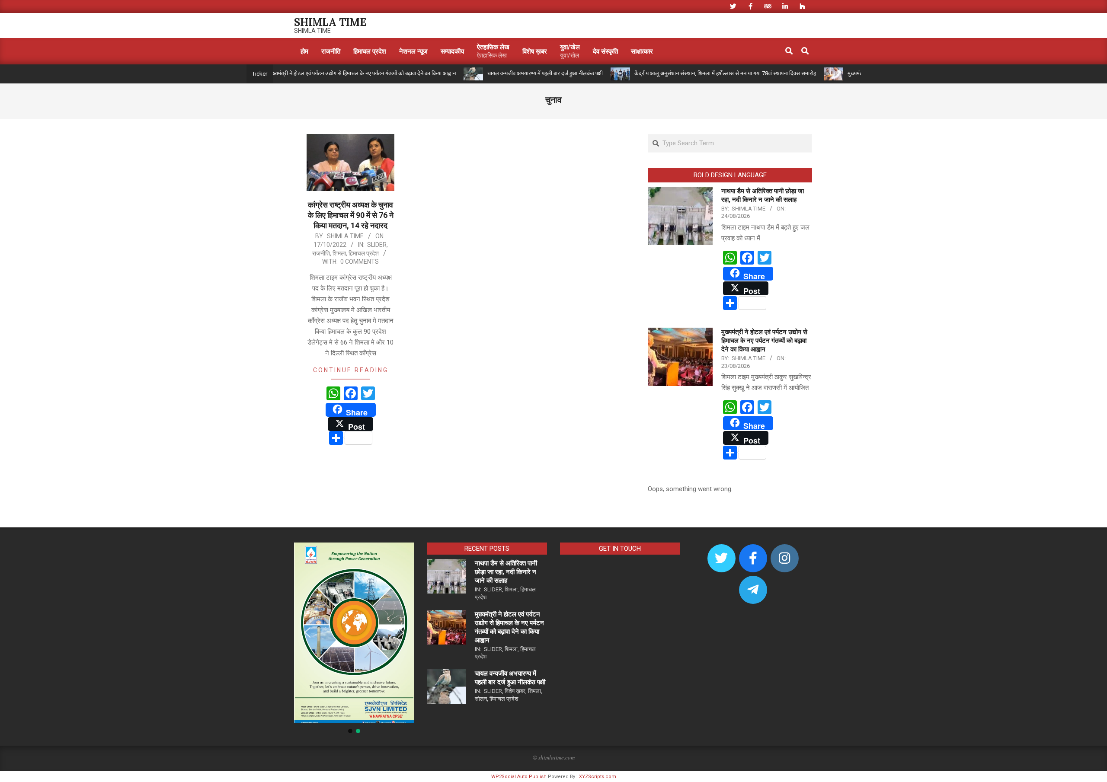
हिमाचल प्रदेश (364, 253)
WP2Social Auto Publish (519, 776)
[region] (354, 638)
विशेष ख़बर (515, 691)
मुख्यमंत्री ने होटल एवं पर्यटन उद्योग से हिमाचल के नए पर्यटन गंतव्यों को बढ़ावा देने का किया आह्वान (336, 73)
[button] (307, 632)
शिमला (339, 253)
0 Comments (359, 261)
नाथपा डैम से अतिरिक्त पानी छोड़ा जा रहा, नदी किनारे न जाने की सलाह (506, 571)
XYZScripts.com (597, 776)
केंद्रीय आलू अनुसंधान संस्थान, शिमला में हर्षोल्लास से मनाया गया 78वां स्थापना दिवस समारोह (699, 73)
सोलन (481, 699)
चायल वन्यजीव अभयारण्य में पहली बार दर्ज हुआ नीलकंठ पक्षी (519, 73)
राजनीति (321, 253)
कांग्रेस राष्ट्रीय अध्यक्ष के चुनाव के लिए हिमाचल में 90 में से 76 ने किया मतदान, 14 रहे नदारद (351, 215)
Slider (377, 244)
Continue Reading (350, 370)
